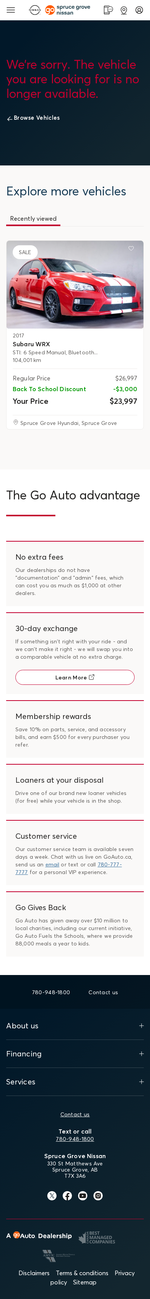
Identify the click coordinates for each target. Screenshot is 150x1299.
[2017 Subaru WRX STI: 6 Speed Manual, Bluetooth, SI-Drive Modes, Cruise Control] (75, 285)
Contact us (75, 1114)
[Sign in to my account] (139, 10)
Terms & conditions (82, 1273)
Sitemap (85, 1282)
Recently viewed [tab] (33, 218)
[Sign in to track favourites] (132, 250)
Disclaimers (34, 1273)
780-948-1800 (75, 1138)
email (52, 864)
